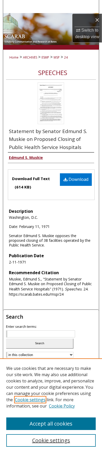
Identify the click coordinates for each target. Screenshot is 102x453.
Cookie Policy (62, 406)
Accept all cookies (51, 423)
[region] (51, 405)
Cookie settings (30, 400)
